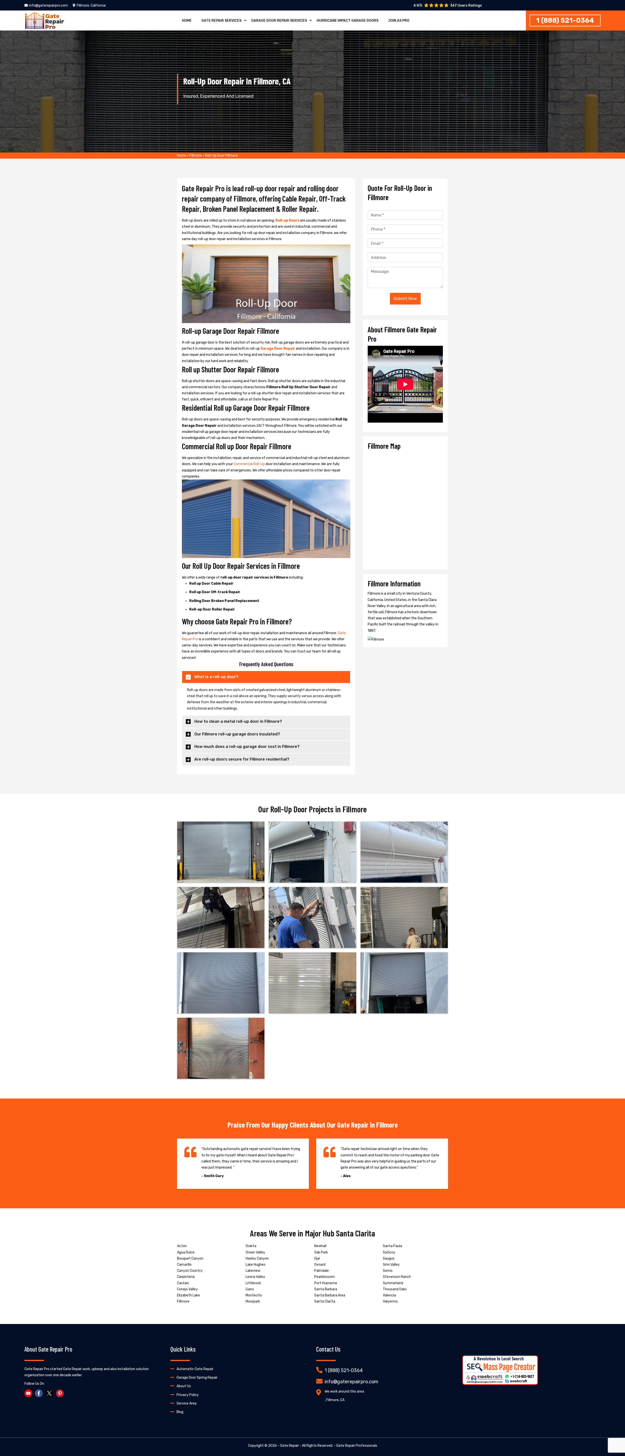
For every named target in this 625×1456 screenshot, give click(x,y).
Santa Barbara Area (329, 1295)
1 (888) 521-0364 (565, 20)
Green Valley (255, 1252)
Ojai (317, 1258)
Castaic (183, 1283)
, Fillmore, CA (334, 1400)
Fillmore (195, 155)
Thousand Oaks (395, 1289)
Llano (250, 1289)
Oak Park (321, 1252)
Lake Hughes (255, 1265)
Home (187, 21)
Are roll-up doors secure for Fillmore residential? (241, 759)
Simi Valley (391, 1265)
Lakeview (253, 1271)
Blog (180, 1412)
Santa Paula (392, 1246)
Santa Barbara (325, 1289)
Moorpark (253, 1301)
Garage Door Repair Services (279, 21)
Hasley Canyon (257, 1258)
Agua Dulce (186, 1252)
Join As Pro (398, 21)
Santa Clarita (324, 1301)
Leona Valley (255, 1277)
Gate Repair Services (221, 21)
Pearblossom (324, 1277)
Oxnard (319, 1265)
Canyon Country (190, 1271)
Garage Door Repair (278, 348)
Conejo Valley (187, 1289)
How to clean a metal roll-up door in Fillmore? (238, 721)
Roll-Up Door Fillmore (221, 155)
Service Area (187, 1403)
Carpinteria (186, 1277)
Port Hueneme (325, 1283)
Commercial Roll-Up (250, 464)
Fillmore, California (91, 5)
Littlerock (253, 1283)
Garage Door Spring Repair (197, 1377)
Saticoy (389, 1252)
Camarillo (184, 1265)
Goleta (251, 1246)
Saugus (389, 1258)
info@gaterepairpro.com (48, 5)
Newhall (320, 1246)
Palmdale (321, 1271)
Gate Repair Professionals (356, 1446)
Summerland (393, 1283)
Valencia (389, 1295)
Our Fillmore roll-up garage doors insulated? (237, 734)
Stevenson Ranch (397, 1277)
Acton (182, 1246)
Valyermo (390, 1301)
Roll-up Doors (287, 220)
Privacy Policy (188, 1395)
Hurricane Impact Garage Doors (347, 21)
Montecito (254, 1295)
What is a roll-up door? (216, 676)
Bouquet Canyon (190, 1258)
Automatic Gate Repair (195, 1369)
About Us (184, 1386)
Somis (388, 1271)
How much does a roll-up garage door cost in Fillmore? (247, 746)
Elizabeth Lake (188, 1295)
